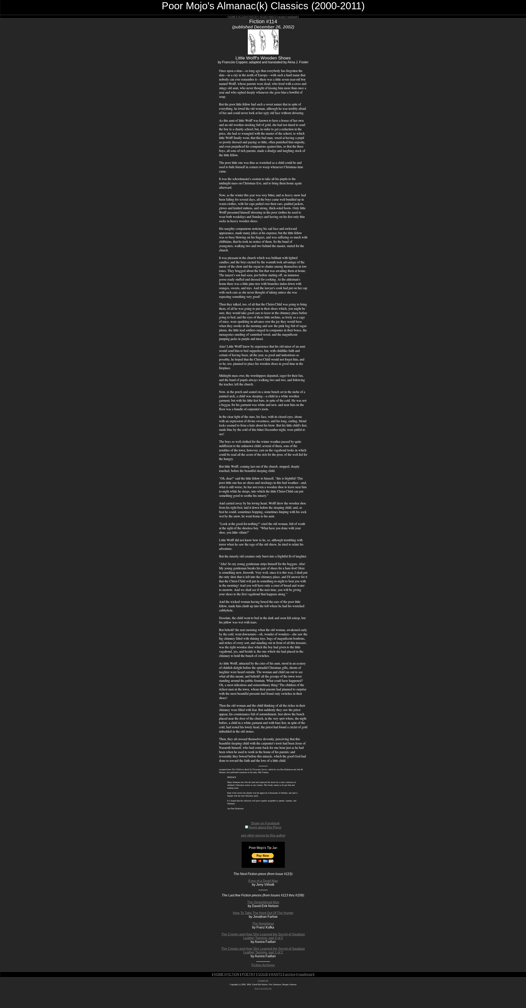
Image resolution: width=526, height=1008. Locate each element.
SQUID (263, 16)
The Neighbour (263, 923)
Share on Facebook (265, 823)
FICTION (242, 16)
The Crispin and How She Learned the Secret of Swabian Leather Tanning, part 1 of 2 (263, 950)
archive (282, 16)
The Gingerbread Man (263, 902)
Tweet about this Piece (264, 827)
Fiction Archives (263, 965)
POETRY (253, 16)
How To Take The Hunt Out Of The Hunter (263, 913)
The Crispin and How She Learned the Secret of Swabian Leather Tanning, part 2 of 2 (263, 936)
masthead (292, 16)
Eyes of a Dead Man (263, 881)
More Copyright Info (263, 988)
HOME (232, 16)
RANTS (272, 16)
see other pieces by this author (263, 835)
